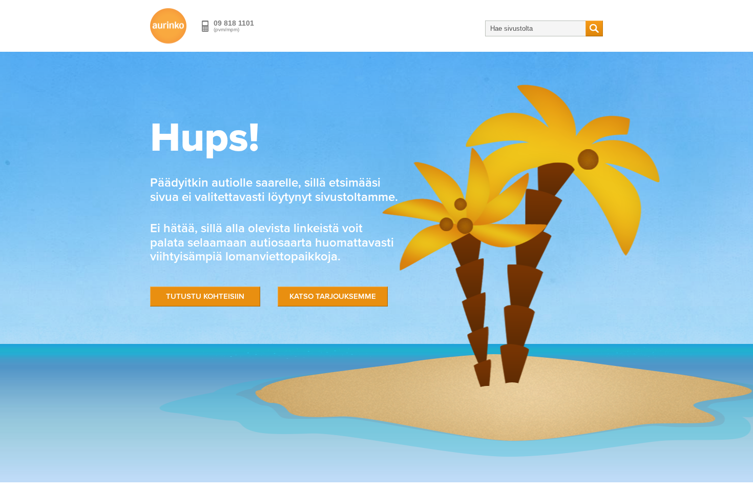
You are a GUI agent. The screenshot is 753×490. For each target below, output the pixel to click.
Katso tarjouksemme (332, 296)
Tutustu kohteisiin (205, 296)
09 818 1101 (234, 23)
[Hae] (594, 28)
